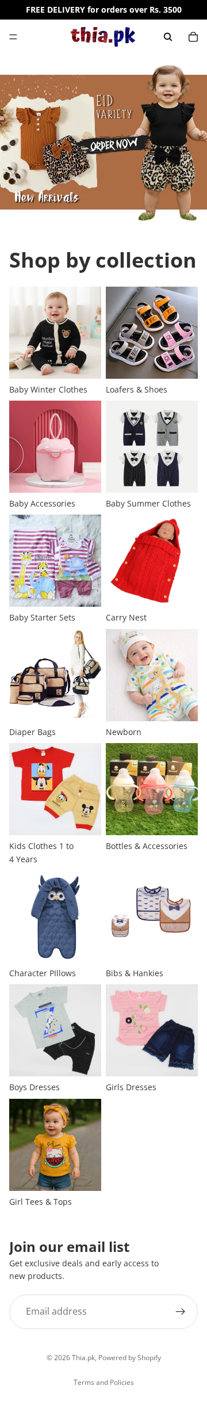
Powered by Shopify (129, 1357)
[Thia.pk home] (103, 37)
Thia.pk (83, 1357)
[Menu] (13, 37)
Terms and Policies (104, 1382)
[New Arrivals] (103, 142)
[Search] (168, 37)
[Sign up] (180, 1311)
